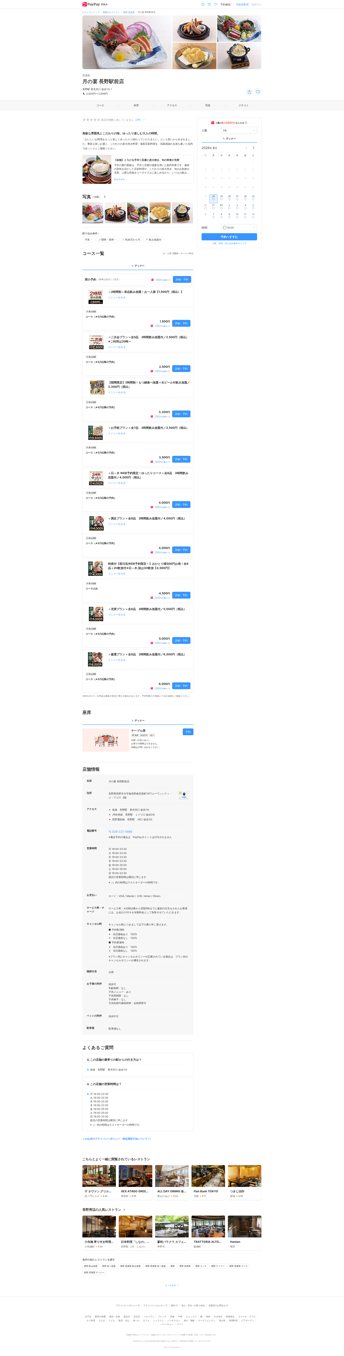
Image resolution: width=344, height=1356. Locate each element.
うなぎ (102, 1320)
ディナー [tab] (140, 265)
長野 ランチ (201, 1266)
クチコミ (244, 105)
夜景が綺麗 (100, 1316)
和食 (172, 1316)
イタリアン (149, 1316)
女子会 (88, 1316)
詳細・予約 (182, 279)
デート (180, 1324)
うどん (112, 1320)
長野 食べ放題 (109, 1266)
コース (100, 105)
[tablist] (138, 267)
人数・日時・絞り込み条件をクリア (229, 243)
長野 (172, 1266)
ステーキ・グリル (246, 1316)
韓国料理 (233, 1320)
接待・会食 (114, 1316)
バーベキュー (167, 1324)
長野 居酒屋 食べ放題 (155, 1266)
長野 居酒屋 (185, 1266)
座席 (136, 105)
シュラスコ (158, 1320)
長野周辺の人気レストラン (101, 1209)
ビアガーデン (247, 1320)
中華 (180, 1316)
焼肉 (208, 1316)
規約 (173, 1305)
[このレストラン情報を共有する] (249, 91)
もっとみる (170, 1285)
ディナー (231, 138)
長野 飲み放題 (90, 1266)
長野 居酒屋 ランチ (238, 1266)
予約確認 (225, 4)
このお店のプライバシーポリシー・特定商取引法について (115, 1138)
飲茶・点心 (124, 1320)
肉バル (136, 1320)
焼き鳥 (222, 1320)
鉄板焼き (230, 1316)
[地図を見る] (184, 795)
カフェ (146, 1320)
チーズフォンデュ (206, 1320)
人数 (204, 130)
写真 (207, 105)
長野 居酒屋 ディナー (94, 1272)
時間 (204, 227)
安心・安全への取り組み (193, 1305)
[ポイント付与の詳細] (246, 122)
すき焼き (218, 1316)
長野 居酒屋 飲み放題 (130, 1266)
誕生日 (127, 1316)
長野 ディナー (218, 1266)
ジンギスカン (173, 1320)
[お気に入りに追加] (258, 91)
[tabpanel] (138, 485)
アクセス (172, 105)
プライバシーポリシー (126, 1305)
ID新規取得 (242, 4)
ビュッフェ (191, 1316)
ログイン (257, 4)
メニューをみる (117, 297)
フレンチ (162, 1316)
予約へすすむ (229, 237)
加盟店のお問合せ (217, 1305)
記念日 (137, 1316)
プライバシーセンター (154, 1305)
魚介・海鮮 (189, 1320)
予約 (188, 731)
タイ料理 (90, 1320)
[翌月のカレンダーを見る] (253, 147)
